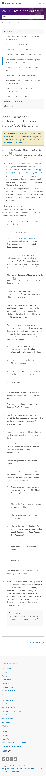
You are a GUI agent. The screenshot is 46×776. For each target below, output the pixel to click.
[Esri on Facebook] (7, 759)
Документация (8, 691)
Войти (41, 4)
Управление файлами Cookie (31, 769)
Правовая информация (10, 771)
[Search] (34, 3)
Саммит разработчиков (12, 746)
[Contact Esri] (15, 759)
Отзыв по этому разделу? (32, 642)
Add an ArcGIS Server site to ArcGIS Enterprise (24, 54)
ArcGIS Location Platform (12, 711)
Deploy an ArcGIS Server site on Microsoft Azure (22, 68)
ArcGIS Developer (9, 715)
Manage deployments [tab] (14, 101)
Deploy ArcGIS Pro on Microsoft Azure (20, 75)
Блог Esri (5, 739)
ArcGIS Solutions (9, 718)
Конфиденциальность (10, 769)
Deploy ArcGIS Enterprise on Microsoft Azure (23, 49)
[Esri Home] (7, 751)
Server (4, 676)
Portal (4, 672)
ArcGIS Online (8, 700)
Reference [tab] (9, 106)
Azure (4, 23)
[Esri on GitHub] (11, 759)
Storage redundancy (25, 541)
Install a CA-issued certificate (17, 96)
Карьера (5, 735)
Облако (5, 683)
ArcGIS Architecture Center (13, 722)
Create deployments (17, 23)
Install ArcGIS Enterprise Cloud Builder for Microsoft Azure (22, 38)
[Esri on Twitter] (3, 759)
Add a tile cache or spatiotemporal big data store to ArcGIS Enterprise (23, 61)
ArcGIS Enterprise (13, 3)
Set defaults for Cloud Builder (17, 44)
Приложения (7, 687)
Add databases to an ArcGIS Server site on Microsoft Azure (22, 89)
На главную (7, 669)
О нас (4, 732)
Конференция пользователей (14, 743)
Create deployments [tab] (13, 31)
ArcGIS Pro (6, 704)
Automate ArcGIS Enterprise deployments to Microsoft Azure (23, 81)
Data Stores (7, 680)
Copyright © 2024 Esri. (10, 766)
